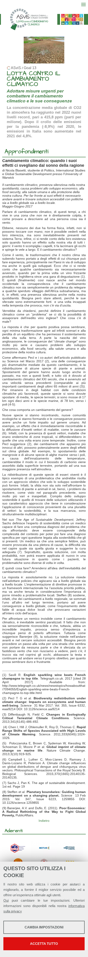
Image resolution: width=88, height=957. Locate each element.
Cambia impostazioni (44, 927)
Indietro (44, 820)
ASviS (16, 68)
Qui (6, 900)
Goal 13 (30, 68)
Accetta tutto (44, 944)
